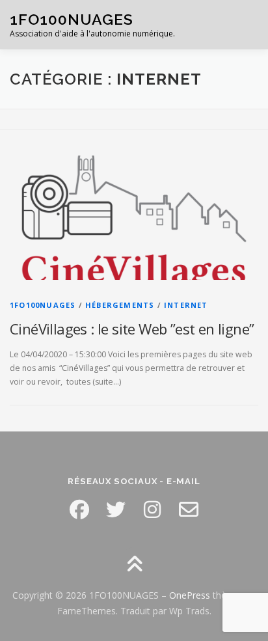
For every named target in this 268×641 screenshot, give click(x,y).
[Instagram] (152, 509)
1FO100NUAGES (71, 19)
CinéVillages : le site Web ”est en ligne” (132, 328)
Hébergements (119, 305)
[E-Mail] (188, 509)
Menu (246, 24)
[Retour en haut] (134, 565)
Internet (186, 305)
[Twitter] (116, 509)
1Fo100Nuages (42, 305)
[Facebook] (79, 509)
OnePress (189, 595)
